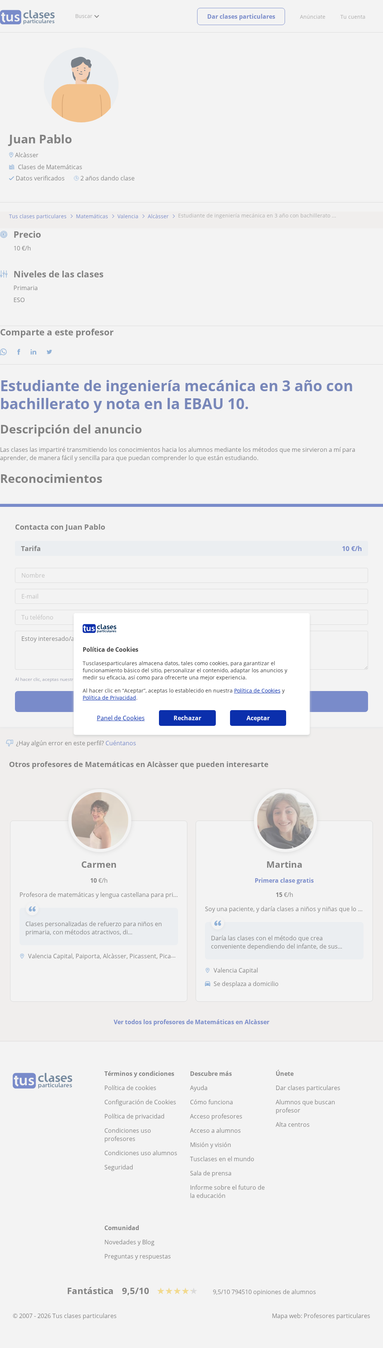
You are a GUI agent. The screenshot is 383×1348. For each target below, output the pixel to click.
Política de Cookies (257, 690)
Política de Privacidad (109, 697)
